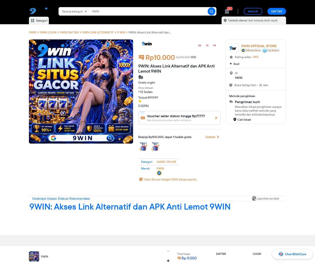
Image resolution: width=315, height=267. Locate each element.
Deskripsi (39, 198)
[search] (211, 11)
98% (256, 57)
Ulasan (52, 198)
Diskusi (63, 198)
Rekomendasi (79, 198)
